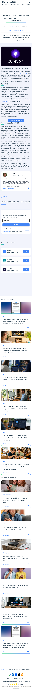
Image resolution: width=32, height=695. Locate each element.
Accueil (3, 669)
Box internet (5, 4)
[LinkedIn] (13, 674)
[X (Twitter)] (19, 674)
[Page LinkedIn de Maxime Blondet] (28, 188)
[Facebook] (16, 674)
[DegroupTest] (8, 2)
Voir (26, 251)
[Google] (10, 674)
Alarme (28, 4)
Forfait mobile (15, 4)
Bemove (22, 686)
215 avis (22, 684)
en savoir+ (3, 204)
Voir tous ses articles (8, 188)
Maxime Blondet (10, 27)
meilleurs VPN (23, 73)
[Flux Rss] (22, 674)
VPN (22, 4)
